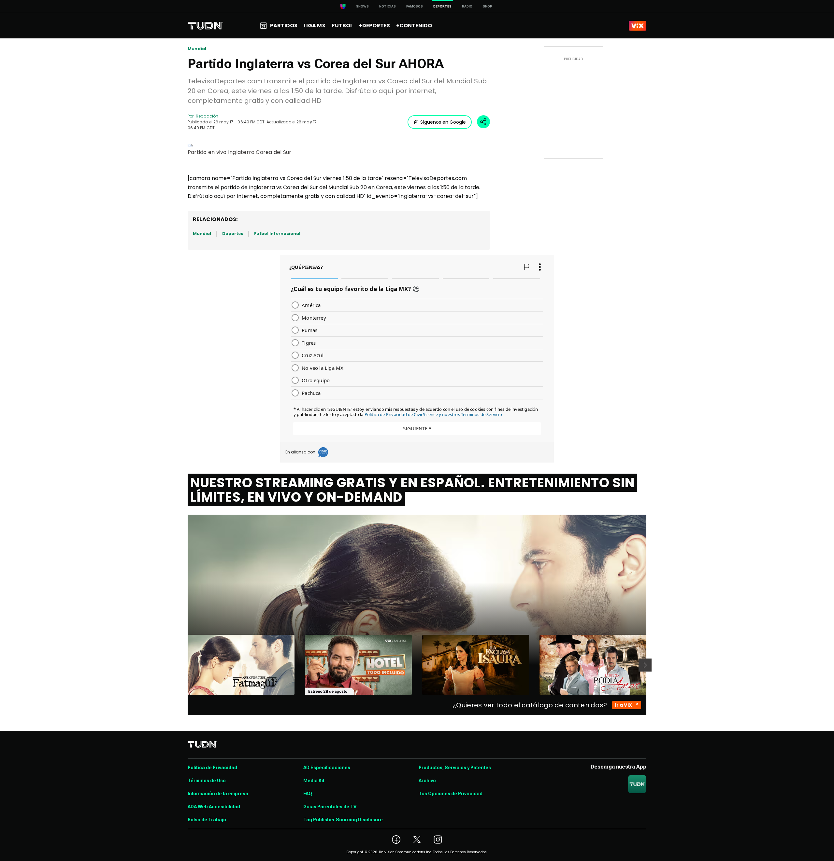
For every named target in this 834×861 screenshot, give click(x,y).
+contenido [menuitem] (414, 25)
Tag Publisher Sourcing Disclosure (343, 819)
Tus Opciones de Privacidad (450, 793)
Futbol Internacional (277, 233)
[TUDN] (205, 25)
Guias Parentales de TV (329, 806)
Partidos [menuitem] (283, 25)
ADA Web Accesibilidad (214, 806)
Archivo (427, 780)
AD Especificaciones (326, 767)
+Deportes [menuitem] (374, 25)
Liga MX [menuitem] (314, 25)
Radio (467, 6)
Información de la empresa (218, 793)
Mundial (197, 48)
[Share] (483, 121)
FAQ (307, 793)
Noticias (387, 6)
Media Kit (313, 780)
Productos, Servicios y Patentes (455, 767)
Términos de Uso (207, 780)
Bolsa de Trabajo (207, 819)
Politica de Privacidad (212, 767)
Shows (362, 6)
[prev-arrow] (183, 665)
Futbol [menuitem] (342, 25)
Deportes (232, 233)
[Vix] (637, 26)
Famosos (414, 6)
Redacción (207, 116)
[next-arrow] (645, 665)
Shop (487, 6)
